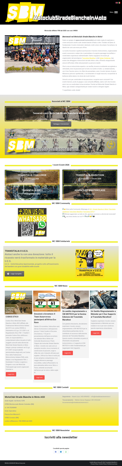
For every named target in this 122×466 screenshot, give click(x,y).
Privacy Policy (94, 464)
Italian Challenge (105, 58)
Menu (111, 12)
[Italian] (119, 3)
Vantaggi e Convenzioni (61, 124)
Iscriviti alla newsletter (61, 437)
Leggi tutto (11, 374)
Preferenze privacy (112, 464)
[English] (117, 3)
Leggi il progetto (16, 274)
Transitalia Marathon (89, 58)
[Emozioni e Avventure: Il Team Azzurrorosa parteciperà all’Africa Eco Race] (47, 301)
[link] (99, 209)
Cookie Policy (102, 464)
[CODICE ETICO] (18, 302)
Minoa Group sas (20, 463)
